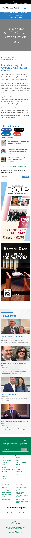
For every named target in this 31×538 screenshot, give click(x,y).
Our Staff (4, 467)
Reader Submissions (6, 492)
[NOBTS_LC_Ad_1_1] (15, 272)
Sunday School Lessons (21, 462)
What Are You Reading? (7, 494)
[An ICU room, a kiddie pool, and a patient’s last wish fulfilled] (3, 159)
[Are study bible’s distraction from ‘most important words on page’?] (3, 143)
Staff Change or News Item (7, 489)
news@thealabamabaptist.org (15, 532)
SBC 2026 (6, 12)
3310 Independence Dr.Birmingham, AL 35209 (15, 523)
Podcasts (18, 467)
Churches (14, 59)
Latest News (23, 12)
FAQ (23, 528)
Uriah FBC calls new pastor (9, 394)
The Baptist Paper (21, 1)
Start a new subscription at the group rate (22, 496)
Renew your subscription (21, 489)
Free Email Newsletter (16, 17)
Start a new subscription (21, 487)
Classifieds (19, 15)
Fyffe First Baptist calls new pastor (12, 336)
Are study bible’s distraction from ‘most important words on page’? (18, 142)
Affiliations (4, 471)
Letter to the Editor (6, 490)
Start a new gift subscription (22, 490)
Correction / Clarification (7, 498)
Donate (3, 464)
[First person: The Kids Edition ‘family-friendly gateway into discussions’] (3, 151)
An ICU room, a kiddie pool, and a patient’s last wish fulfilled (17, 158)
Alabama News (19, 466)
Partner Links (5, 473)
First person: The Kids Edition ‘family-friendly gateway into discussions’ (18, 150)
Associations (7, 59)
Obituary (4, 496)
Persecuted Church (20, 473)
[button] (28, 8)
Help (21, 528)
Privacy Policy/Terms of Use (13, 528)
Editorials (18, 464)
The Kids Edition (14, 12)
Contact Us (4, 462)
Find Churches (5, 478)
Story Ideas (4, 487)
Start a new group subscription (20, 493)
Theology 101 (19, 471)
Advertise (4, 474)
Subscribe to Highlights (21, 499)
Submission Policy (6, 499)
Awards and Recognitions (7, 469)
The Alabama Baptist (10, 1)
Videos (17, 474)
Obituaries (18, 469)
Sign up (26, 176)
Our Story (4, 466)
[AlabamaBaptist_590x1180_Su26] (15, 211)
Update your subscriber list (22, 498)
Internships (4, 476)
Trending (11, 15)
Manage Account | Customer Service (22, 502)
